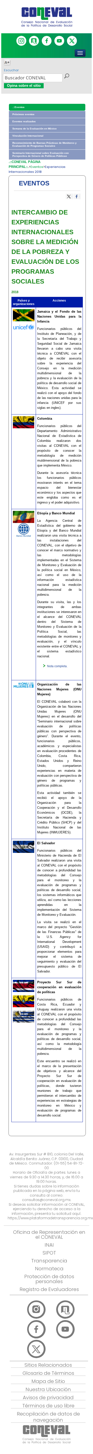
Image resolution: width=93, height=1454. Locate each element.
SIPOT (49, 1252)
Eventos (37, 166)
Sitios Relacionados (48, 1365)
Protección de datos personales (49, 1279)
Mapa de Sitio (48, 1381)
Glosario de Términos (48, 1373)
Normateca (49, 1268)
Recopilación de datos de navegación (48, 1416)
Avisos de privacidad (48, 1397)
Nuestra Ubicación (48, 1389)
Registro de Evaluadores (49, 1289)
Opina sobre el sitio (24, 85)
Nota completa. (57, 666)
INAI (49, 1244)
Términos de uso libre (48, 1405)
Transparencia (49, 1260)
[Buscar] (66, 77)
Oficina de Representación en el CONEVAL (49, 1234)
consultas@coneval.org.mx (46, 1199)
